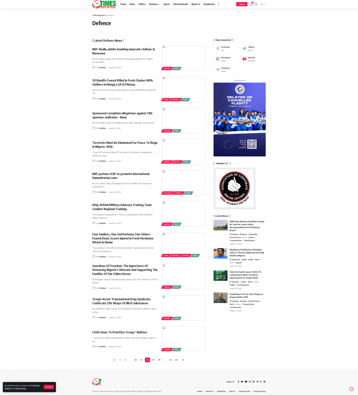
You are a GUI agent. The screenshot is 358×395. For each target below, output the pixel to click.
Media (250, 259)
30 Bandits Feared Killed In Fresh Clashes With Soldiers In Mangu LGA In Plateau (122, 82)
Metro (177, 162)
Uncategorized (243, 285)
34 (176, 360)
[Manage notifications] (351, 389)
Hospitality (253, 234)
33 (170, 360)
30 (159, 360)
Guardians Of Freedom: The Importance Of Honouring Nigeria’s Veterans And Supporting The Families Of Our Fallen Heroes (125, 270)
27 (142, 360)
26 (136, 360)
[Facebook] (226, 48)
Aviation (167, 193)
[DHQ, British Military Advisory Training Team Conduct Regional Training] (183, 214)
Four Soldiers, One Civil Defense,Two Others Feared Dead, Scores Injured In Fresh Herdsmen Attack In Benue (122, 238)
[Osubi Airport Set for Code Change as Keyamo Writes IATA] (221, 298)
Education (236, 259)
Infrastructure (235, 237)
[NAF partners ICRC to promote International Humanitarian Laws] (183, 183)
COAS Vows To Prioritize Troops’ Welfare (119, 332)
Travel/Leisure (249, 240)
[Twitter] (253, 48)
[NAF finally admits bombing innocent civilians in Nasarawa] (183, 58)
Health (244, 259)
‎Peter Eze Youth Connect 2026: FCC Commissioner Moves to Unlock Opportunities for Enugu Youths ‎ (245, 275)
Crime (166, 99)
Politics (232, 285)
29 (153, 360)
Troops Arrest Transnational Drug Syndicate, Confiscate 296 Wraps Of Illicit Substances (121, 301)
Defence (167, 68)
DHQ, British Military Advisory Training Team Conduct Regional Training (122, 207)
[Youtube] (253, 59)
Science (251, 237)
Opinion (239, 262)
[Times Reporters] (104, 4)
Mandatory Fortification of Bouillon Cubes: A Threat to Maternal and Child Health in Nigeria (247, 252)
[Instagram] (226, 59)
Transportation (236, 240)
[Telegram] (226, 69)
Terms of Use (20, 388)
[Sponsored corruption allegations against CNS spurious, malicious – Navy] (183, 120)
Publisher (102, 67)
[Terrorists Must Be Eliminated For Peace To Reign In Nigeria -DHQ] (183, 151)
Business (243, 234)
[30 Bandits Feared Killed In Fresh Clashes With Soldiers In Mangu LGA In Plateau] (183, 89)
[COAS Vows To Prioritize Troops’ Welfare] (183, 339)
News (176, 68)
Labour (243, 282)
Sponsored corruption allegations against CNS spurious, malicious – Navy (122, 115)
